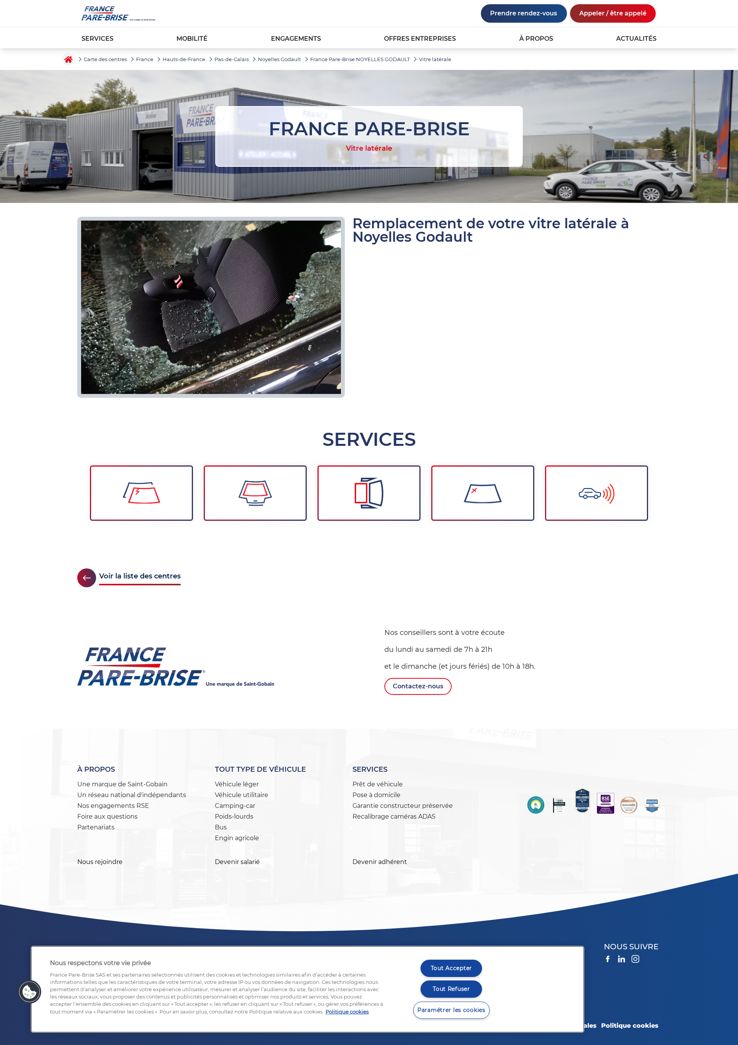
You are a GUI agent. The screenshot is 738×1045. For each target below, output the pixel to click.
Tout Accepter (451, 968)
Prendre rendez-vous (523, 13)
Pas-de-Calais (231, 59)
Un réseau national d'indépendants (131, 795)
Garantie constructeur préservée (402, 805)
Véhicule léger (237, 784)
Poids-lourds (234, 816)
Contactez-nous (418, 686)
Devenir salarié (237, 862)
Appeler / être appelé (613, 13)
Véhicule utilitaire (241, 795)
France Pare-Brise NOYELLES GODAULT (360, 59)
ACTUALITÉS (636, 38)
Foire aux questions (107, 816)
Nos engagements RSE (113, 805)
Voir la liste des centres (140, 576)
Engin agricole (237, 838)
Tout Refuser (451, 988)
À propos (96, 769)
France (144, 59)
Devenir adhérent (379, 862)
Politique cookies (629, 1025)
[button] (29, 992)
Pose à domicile (376, 795)
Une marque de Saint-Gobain (122, 784)
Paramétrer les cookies (451, 1010)
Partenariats (96, 827)
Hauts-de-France (184, 59)
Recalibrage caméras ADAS (393, 816)
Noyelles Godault (279, 59)
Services (369, 769)
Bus (221, 827)
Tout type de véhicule (260, 769)
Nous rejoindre (100, 862)
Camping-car (235, 805)
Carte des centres (105, 59)
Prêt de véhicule (377, 784)
